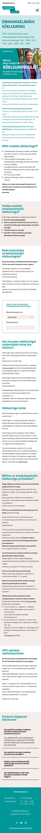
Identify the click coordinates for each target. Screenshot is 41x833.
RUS (33, 3)
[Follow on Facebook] (17, 823)
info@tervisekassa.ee (20, 810)
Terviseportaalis (19, 219)
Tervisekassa (8, 635)
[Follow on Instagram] (25, 823)
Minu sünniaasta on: (14, 312)
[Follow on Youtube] (21, 823)
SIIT (9, 227)
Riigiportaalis (23, 461)
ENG (37, 3)
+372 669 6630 (26, 798)
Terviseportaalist (8, 367)
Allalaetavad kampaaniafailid (20, 828)
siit (18, 512)
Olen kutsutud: (12, 322)
